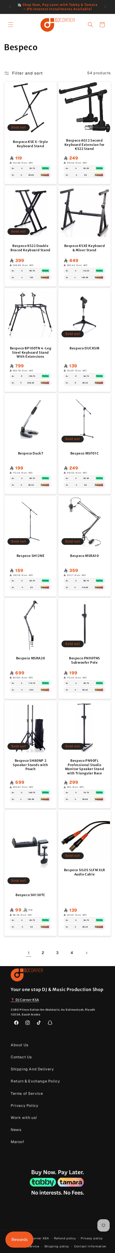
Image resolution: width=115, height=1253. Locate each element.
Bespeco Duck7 (30, 453)
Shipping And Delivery (32, 1069)
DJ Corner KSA (37, 1238)
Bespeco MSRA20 (30, 658)
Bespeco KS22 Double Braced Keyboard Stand (30, 248)
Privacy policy (92, 1238)
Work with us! (24, 1117)
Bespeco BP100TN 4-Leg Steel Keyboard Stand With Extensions (30, 352)
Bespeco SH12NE (30, 556)
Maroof (17, 1141)
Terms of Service (27, 1093)
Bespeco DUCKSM (84, 348)
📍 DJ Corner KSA (25, 1000)
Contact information (90, 1246)
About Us (20, 1045)
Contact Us (21, 1057)
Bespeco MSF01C (84, 453)
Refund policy (65, 1238)
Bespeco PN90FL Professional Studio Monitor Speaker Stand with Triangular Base (84, 767)
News (16, 1129)
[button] (11, 25)
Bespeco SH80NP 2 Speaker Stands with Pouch (30, 765)
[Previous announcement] (10, 7)
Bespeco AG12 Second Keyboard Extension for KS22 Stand (84, 144)
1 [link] (29, 952)
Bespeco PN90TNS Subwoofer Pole (84, 660)
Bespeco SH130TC (30, 895)
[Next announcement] (105, 7)
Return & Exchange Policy (35, 1081)
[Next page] (86, 953)
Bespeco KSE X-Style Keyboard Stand (30, 144)
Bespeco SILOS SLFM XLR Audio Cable (84, 872)
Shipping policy (56, 1246)
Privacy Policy (24, 1105)
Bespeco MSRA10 (84, 556)
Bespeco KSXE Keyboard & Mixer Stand (84, 248)
